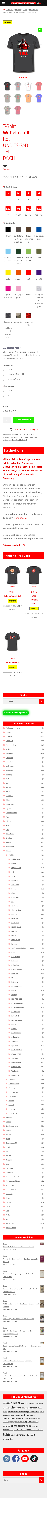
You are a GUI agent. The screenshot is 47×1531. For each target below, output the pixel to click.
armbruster (18, 437)
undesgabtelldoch (10, 440)
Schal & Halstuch (12, 1177)
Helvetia (14, 961)
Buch (8, 783)
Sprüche (14, 1045)
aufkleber (13, 1403)
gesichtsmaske (14, 1411)
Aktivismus (10, 749)
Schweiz (14, 1041)
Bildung (9, 774)
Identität (15, 973)
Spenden (9, 1194)
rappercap (16, 1422)
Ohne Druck (15, 1075)
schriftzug (23, 1422)
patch (28, 1418)
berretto (32, 1403)
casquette (6, 1408)
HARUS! (8, 842)
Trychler (14, 1058)
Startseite (9, 10)
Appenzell (15, 880)
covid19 (33, 1407)
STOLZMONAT (16, 1050)
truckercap (39, 1430)
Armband (9, 758)
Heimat (14, 952)
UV (7, 1219)
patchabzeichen (35, 1418)
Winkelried (15, 1071)
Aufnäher (9, 762)
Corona (14, 914)
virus (21, 1435)
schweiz (6, 1426)
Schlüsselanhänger (13, 1181)
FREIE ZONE (15, 940)
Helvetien (15, 965)
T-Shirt (25, 10)
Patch (8, 1147)
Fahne (8, 800)
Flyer (7, 817)
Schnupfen (15, 1037)
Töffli (8, 1215)
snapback (35, 1426)
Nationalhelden (17, 1003)
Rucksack (9, 1168)
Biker (13, 893)
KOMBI (13, 863)
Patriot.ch (15, 1016)
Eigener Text (16, 868)
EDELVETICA (16, 918)
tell (31, 437)
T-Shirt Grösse (10, 187)
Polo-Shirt (13, 1096)
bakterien (25, 1403)
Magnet (9, 1130)
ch (12, 1407)
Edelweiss (9, 796)
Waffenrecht (16, 1062)
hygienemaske (32, 1411)
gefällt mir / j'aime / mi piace (22, 948)
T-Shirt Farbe (9, 223)
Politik (14, 1024)
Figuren (9, 808)
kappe (5, 1415)
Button (8, 787)
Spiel (8, 1198)
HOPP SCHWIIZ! (17, 969)
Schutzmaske (11, 1189)
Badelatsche (10, 766)
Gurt (7, 830)
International (16, 986)
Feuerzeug (10, 804)
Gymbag (9, 838)
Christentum (16, 910)
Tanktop (12, 1088)
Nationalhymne (17, 1007)
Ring (7, 1164)
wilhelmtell (22, 440)
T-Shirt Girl (13, 1079)
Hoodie (11, 1100)
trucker (32, 1430)
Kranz (13, 990)
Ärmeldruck (8, 386)
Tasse (8, 1206)
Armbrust (15, 884)
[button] (40, 30)
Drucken (6, 169)
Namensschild (11, 1143)
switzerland (23, 1430)
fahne (5, 1412)
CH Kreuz (14, 906)
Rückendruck (9, 365)
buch (38, 1403)
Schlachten (15, 859)
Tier (7, 1210)
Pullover (12, 1109)
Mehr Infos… (20, 517)
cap (41, 1403)
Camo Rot (15, 897)
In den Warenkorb (23, 419)
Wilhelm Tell (33, 10)
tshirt (36, 437)
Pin (7, 1151)
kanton (42, 1412)
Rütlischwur (16, 1033)
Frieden (8, 821)
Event (13, 935)
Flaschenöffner (11, 812)
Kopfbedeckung (12, 1126)
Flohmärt (9, 741)
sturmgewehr (14, 1430)
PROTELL (9, 732)
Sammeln (9, 1172)
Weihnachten (11, 1228)
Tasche (8, 1202)
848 (12, 872)
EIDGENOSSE (16, 927)
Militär (14, 995)
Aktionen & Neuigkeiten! (15, 713)
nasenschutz (20, 1418)
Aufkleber (9, 753)
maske (24, 1414)
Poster (8, 1155)
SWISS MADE (16, 1054)
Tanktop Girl (13, 1092)
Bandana (9, 770)
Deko (8, 791)
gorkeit (26, 437)
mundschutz (8, 1418)
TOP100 (32, 434)
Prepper (9, 1160)
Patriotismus (16, 1020)
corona (17, 1407)
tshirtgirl (15, 1435)
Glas (7, 825)
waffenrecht (29, 1435)
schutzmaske (33, 1421)
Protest (14, 1029)
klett (9, 1415)
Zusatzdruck (13, 1113)
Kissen (8, 1122)
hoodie (23, 1412)
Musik (8, 1139)
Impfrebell (10, 846)
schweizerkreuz (21, 1426)
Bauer (13, 889)
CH (12, 901)
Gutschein (10, 834)
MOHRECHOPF (16, 999)
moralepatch (31, 1415)
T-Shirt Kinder (14, 1083)
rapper (10, 1422)
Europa (14, 931)
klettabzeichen (15, 1415)
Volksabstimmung (13, 728)
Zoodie (11, 1105)
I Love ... (14, 978)
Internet (9, 1117)
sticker (6, 1429)
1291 (13, 876)
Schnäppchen (11, 745)
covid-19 (26, 1407)
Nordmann (15, 1011)
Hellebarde (15, 957)
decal (40, 1408)
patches (5, 1422)
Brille (8, 779)
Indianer (14, 982)
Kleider (18, 10)
